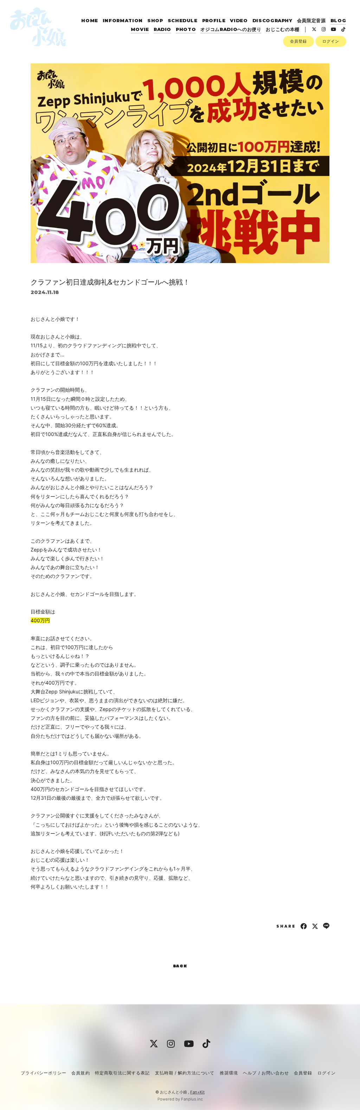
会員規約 (80, 1072)
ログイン (330, 41)
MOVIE (140, 29)
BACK (180, 966)
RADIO (162, 29)
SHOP (155, 20)
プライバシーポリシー (43, 1072)
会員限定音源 (311, 20)
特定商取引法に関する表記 (122, 1072)
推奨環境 (229, 1072)
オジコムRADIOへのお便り (230, 29)
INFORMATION (123, 20)
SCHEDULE (183, 20)
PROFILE (214, 20)
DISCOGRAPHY (272, 20)
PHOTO (186, 29)
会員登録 (298, 41)
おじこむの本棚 (283, 29)
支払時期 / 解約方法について (185, 1072)
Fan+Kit (197, 1092)
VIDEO (239, 20)
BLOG (338, 20)
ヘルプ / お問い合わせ (266, 1072)
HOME (89, 20)
